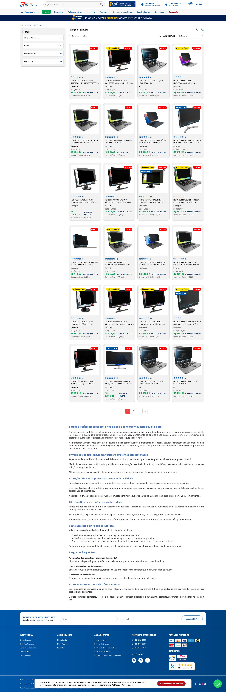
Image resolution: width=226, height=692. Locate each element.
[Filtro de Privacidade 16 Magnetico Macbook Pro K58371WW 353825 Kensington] (187, 59)
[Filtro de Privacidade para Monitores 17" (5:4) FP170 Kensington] (85, 300)
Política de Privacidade (122, 685)
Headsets (91, 12)
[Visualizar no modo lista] (197, 30)
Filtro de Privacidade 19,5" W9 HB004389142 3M (185, 382)
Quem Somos (25, 640)
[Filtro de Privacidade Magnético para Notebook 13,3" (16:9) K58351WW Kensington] (85, 241)
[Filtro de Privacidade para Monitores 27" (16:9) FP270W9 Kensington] (85, 360)
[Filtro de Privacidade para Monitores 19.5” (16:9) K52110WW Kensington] (119, 300)
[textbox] (74, 5)
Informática (58, 12)
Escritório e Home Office (122, 12)
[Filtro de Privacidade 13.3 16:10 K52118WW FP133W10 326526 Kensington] (187, 179)
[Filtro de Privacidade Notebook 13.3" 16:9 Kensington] (119, 119)
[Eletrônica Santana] (28, 4)
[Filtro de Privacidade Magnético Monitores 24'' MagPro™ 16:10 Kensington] (187, 119)
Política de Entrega (101, 644)
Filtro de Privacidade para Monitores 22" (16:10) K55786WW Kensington (118, 201)
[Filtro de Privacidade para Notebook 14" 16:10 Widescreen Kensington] (85, 59)
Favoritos (61, 648)
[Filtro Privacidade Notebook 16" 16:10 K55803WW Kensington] (85, 119)
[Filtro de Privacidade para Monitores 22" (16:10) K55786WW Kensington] (119, 179)
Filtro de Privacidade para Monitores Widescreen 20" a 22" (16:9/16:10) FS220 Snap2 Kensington (152, 201)
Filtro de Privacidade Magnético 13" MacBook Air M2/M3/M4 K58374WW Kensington (152, 141)
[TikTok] (147, 660)
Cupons (46, 12)
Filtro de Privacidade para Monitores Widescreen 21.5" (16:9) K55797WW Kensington (119, 82)
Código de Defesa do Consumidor (107, 655)
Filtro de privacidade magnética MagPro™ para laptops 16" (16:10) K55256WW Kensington (153, 263)
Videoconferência (75, 12)
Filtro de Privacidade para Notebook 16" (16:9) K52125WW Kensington (186, 263)
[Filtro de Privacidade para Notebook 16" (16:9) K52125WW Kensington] (187, 241)
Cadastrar (192, 619)
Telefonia (104, 12)
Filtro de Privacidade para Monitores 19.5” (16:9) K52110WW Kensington (118, 323)
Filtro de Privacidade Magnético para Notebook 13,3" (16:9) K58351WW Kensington (84, 263)
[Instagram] (140, 660)
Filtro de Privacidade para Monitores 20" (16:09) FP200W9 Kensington (151, 323)
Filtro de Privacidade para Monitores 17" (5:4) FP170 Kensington (82, 323)
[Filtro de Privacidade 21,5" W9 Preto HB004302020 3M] (153, 360)
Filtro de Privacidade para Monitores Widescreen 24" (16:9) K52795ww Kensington (84, 201)
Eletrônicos (159, 12)
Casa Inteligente (143, 12)
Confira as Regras (143, 17)
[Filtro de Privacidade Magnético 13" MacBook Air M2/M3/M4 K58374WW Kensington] (153, 119)
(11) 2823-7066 (140, 640)
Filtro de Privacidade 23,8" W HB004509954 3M (151, 82)
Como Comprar (100, 640)
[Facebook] (134, 660)
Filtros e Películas (34, 25)
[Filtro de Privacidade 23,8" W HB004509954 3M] (153, 59)
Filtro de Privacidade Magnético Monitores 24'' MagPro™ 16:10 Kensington (187, 141)
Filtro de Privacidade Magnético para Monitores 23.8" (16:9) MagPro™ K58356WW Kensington (187, 323)
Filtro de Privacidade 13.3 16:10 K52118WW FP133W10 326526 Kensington (186, 201)
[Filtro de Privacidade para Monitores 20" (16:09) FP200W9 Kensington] (153, 300)
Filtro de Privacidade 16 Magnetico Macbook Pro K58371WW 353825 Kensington (185, 82)
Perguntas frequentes (29, 648)
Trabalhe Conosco (27, 644)
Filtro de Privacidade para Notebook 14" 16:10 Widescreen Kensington (84, 82)
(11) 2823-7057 (140, 648)
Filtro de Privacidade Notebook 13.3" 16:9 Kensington (118, 141)
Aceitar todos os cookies (171, 684)
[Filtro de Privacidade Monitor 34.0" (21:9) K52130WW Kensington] (119, 360)
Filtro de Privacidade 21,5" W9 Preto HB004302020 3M (151, 382)
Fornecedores (25, 652)
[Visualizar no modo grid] (202, 30)
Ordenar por (167, 36)
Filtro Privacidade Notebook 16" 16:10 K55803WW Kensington (84, 141)
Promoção (173, 12)
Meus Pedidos (62, 644)
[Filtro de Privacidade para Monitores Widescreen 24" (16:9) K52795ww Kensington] (85, 179)
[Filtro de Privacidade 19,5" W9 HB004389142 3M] (187, 360)
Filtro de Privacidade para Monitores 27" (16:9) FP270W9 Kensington (83, 382)
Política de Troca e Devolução (105, 648)
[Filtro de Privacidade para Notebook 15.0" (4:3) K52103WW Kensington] (119, 241)
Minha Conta (62, 640)
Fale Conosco (25, 655)
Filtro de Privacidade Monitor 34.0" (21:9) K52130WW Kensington (118, 382)
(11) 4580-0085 (140, 644)
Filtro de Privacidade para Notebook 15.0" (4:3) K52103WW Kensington (118, 263)
